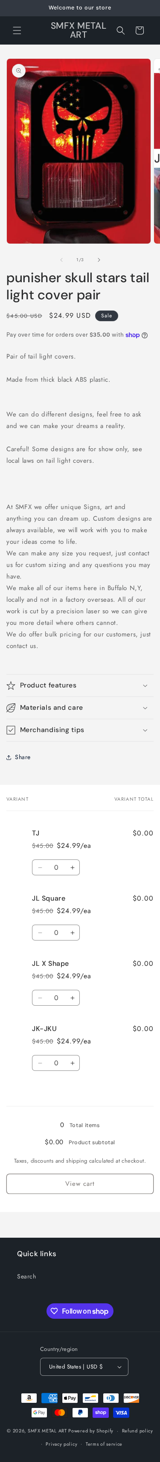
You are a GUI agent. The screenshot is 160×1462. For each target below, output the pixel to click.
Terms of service (104, 1444)
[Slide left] (61, 259)
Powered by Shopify (90, 1430)
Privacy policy (61, 1444)
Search (26, 1276)
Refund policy (137, 1430)
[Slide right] (99, 259)
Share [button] (23, 757)
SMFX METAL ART (47, 1430)
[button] (17, 30)
